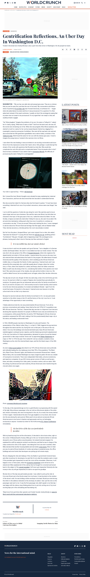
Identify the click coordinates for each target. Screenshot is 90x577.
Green (43, 7)
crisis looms (43, 447)
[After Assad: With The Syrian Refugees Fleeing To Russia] (74, 198)
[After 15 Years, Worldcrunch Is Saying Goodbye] (74, 116)
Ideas (63, 7)
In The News (12, 10)
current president (24, 467)
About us (63, 557)
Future (38, 7)
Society (49, 7)
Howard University (33, 253)
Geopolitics (22, 7)
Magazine (50, 557)
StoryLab (50, 563)
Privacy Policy (82, 574)
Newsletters (72, 7)
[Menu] (85, 3)
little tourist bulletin (15, 348)
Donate (76, 563)
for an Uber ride (20, 109)
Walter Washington (46, 336)
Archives (50, 561)
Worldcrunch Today (79, 559)
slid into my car (39, 235)
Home (15, 7)
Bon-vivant (56, 7)
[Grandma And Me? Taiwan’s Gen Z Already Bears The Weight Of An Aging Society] (74, 135)
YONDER (6, 52)
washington (13, 31)
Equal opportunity (65, 563)
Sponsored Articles (52, 565)
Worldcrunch (6, 10)
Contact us (63, 561)
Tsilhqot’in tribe (7, 136)
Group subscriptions (79, 561)
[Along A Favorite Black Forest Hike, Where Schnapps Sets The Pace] (74, 177)
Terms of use (75, 574)
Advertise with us (65, 565)
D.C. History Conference (48, 421)
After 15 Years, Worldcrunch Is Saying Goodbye (74, 124)
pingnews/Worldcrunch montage (17, 403)
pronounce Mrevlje (38, 151)
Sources (50, 559)
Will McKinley (28, 192)
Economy (31, 7)
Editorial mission (65, 559)
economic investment (33, 463)
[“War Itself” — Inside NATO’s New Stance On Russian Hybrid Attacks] (74, 156)
